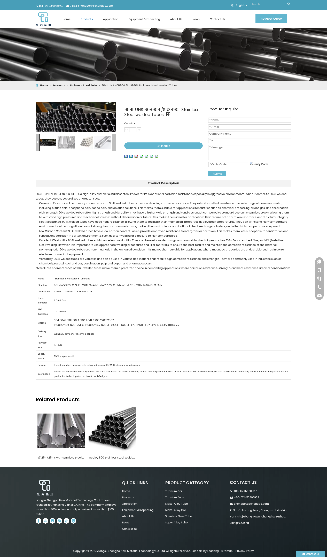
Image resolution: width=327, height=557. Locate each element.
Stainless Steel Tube (178, 516)
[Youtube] (45, 521)
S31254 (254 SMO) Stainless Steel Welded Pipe (61, 458)
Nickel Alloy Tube (176, 504)
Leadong (213, 551)
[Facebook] (38, 521)
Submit (217, 174)
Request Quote (271, 19)
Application (129, 504)
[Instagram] (52, 521)
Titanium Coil (173, 491)
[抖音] (66, 521)
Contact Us (129, 529)
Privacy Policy (244, 551)
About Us (128, 516)
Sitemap (227, 551)
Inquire (165, 146)
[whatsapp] (73, 521)
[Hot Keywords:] (288, 4)
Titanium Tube (174, 497)
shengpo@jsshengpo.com (95, 6)
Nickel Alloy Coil (175, 510)
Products (128, 497)
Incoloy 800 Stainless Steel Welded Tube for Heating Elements (112, 458)
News (125, 522)
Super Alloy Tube (176, 522)
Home (126, 491)
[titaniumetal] (45, 487)
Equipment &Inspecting (137, 510)
